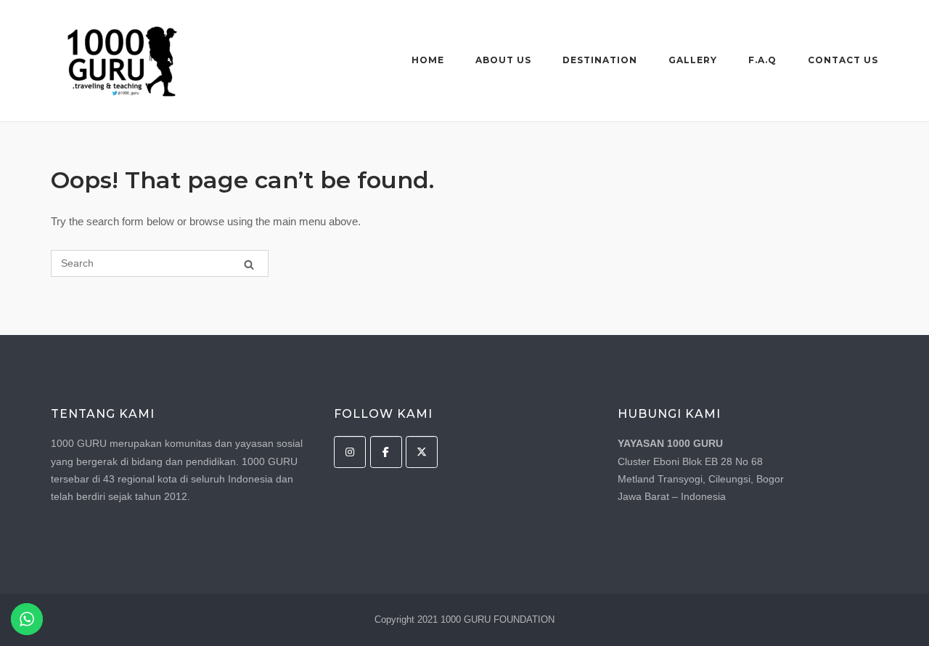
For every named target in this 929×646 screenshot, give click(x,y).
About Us (503, 59)
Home (428, 59)
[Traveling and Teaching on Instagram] (350, 452)
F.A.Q (762, 59)
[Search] (249, 264)
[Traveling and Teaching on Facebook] (386, 452)
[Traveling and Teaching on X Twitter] (422, 452)
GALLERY (692, 59)
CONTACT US (843, 59)
